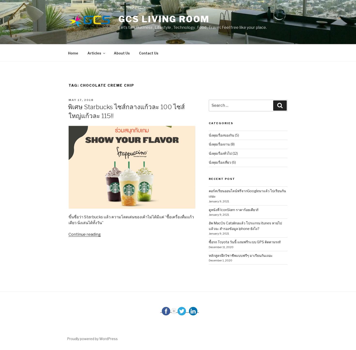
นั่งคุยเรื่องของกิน (221, 135)
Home (73, 53)
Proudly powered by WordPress (92, 339)
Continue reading (85, 234)
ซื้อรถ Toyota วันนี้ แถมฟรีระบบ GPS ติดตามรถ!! (245, 242)
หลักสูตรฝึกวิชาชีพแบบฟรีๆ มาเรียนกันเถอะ (241, 255)
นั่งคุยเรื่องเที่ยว (220, 162)
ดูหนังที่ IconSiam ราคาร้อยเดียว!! (233, 210)
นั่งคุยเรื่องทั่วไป (220, 153)
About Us (122, 53)
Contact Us (148, 53)
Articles (94, 53)
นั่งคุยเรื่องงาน (219, 144)
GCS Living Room (163, 19)
